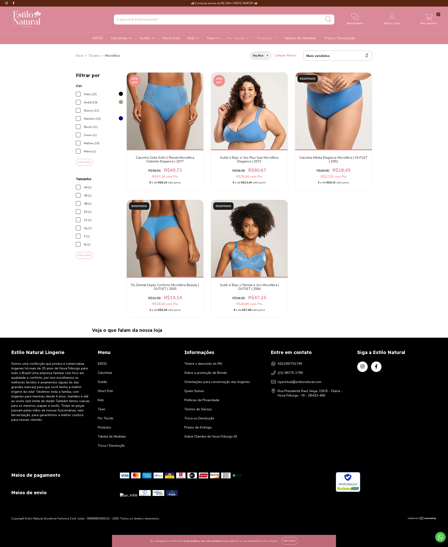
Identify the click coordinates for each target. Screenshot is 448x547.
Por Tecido (236, 38)
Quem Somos (194, 391)
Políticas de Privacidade (201, 400)
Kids (192, 38)
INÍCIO (98, 38)
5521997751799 (290, 363)
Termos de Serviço (198, 409)
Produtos (265, 38)
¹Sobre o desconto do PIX (203, 363)
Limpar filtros (285, 55)
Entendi (290, 541)
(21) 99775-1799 (290, 373)
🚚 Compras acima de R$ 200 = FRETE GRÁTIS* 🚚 (224, 3)
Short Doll (171, 38)
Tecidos (94, 55)
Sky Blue (258, 55)
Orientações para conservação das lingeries (217, 382)
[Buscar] (328, 19)
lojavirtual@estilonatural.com (299, 382)
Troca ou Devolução (199, 418)
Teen (211, 38)
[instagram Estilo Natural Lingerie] (7, 3)
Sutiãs (146, 38)
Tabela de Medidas (300, 38)
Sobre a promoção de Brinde (205, 373)
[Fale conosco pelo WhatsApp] (440, 537)
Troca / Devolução (339, 38)
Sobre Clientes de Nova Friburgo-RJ (210, 436)
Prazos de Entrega (197, 427)
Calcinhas (120, 38)
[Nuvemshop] (422, 519)
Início (79, 55)
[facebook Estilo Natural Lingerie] (13, 3)
